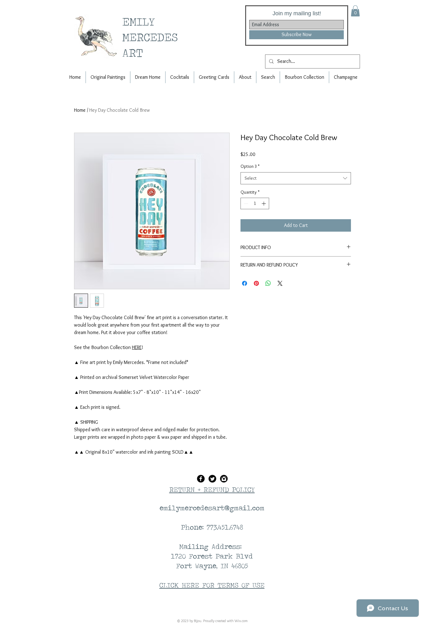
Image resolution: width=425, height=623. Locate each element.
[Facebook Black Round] (201, 479)
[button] (355, 11)
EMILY (141, 21)
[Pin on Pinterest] (256, 283)
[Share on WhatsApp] (268, 283)
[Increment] (264, 203)
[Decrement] (245, 203)
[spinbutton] (254, 203)
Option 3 (250, 166)
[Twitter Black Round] (212, 479)
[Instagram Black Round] (224, 479)
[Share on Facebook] (244, 283)
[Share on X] (280, 283)
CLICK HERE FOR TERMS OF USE (211, 585)
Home (80, 110)
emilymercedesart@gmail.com (212, 507)
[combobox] (296, 178)
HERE (137, 347)
